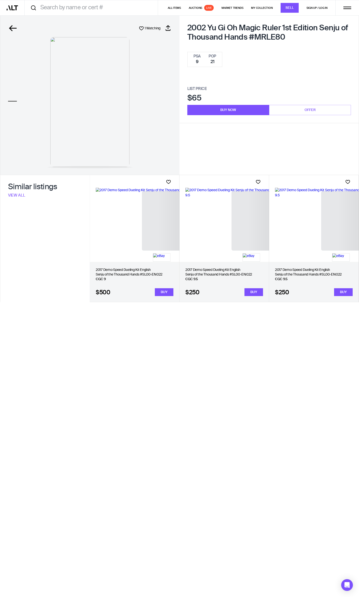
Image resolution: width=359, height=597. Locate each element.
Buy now (228, 110)
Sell (289, 8)
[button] (347, 585)
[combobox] (93, 7)
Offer (310, 110)
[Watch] (168, 182)
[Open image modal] (89, 102)
